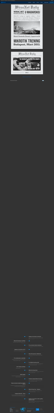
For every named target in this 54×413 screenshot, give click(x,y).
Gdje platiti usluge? (11, 411)
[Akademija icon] (51, 0)
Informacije (11, 408)
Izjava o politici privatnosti (29, 410)
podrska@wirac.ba (13, 0)
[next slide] (43, 80)
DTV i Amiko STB (11, 409)
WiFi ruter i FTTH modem (11, 410)
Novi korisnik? (51, 2)
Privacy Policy (17, 411)
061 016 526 (6, 0)
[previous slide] (42, 80)
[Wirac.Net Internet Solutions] (3, 2)
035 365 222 (9, 0)
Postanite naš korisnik (29, 411)
